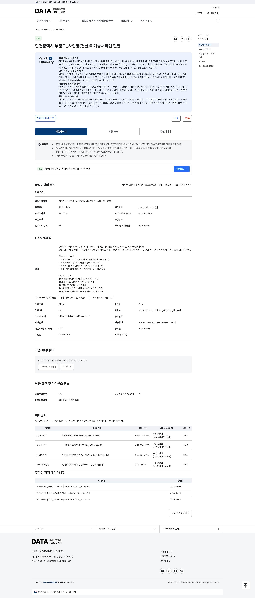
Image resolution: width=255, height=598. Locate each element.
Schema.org (47, 366)
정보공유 (125, 20)
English (216, 7)
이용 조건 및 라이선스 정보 (207, 55)
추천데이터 (165, 131)
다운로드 (180, 169)
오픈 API (113, 131)
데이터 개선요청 (164, 185)
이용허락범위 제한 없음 (69, 400)
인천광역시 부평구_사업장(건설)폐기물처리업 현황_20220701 (63, 499)
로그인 (200, 13)
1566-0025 (45, 556)
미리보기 (202, 61)
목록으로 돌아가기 (180, 513)
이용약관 (38, 582)
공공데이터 (42, 20)
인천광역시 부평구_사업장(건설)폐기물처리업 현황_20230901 (63, 493)
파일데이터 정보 (205, 45)
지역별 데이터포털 (107, 529)
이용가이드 (165, 551)
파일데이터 (62, 132)
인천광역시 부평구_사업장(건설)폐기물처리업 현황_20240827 (63, 486)
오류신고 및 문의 (182, 185)
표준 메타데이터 (205, 49)
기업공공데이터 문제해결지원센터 (97, 20)
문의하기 (164, 561)
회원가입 (214, 13)
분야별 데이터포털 (171, 529)
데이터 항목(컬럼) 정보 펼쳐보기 (73, 298)
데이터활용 (64, 20)
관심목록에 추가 (44, 118)
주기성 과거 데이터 (206, 66)
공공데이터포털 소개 (66, 582)
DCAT (65, 366)
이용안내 (144, 20)
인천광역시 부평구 (146, 207)
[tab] (61, 131)
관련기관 (39, 529)
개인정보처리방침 (50, 582)
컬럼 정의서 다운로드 (101, 298)
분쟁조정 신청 (166, 556)
